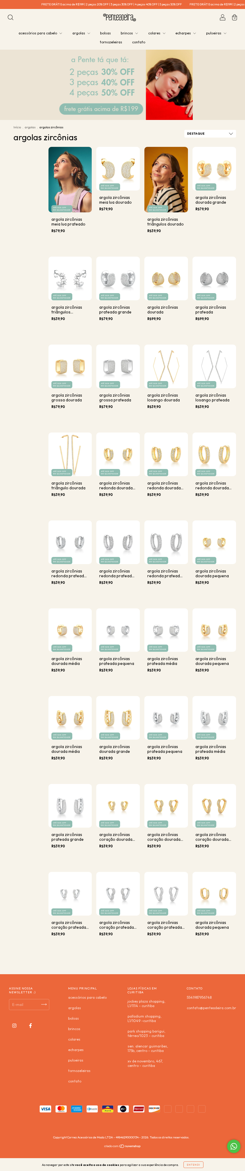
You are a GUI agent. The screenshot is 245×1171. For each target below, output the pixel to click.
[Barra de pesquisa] (10, 18)
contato (138, 42)
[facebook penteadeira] (30, 1025)
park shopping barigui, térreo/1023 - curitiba (146, 1033)
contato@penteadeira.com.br (211, 1008)
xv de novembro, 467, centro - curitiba (145, 1063)
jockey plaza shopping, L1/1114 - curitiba (146, 1003)
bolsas (105, 33)
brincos (127, 33)
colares (154, 33)
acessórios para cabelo (38, 33)
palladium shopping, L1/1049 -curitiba (144, 1018)
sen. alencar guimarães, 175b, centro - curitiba (148, 1048)
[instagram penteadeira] (15, 1025)
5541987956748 (199, 997)
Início (17, 127)
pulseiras (214, 33)
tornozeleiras (111, 42)
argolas (79, 33)
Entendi (193, 1164)
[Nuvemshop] (122, 1147)
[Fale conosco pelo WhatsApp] (234, 1146)
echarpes (183, 33)
